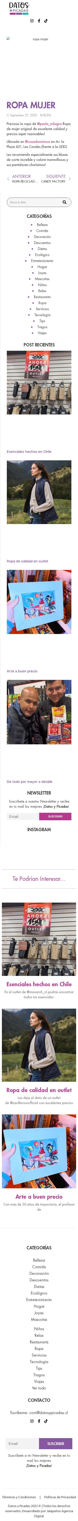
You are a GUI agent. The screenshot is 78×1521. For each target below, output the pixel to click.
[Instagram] (32, 21)
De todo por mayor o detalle (29, 782)
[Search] (64, 202)
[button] (73, 8)
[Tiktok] (46, 21)
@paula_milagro (49, 124)
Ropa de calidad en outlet (27, 561)
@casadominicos (37, 141)
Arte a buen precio (22, 671)
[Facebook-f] (39, 21)
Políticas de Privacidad (60, 1497)
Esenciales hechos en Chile (29, 452)
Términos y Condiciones (19, 1497)
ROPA (47, 115)
